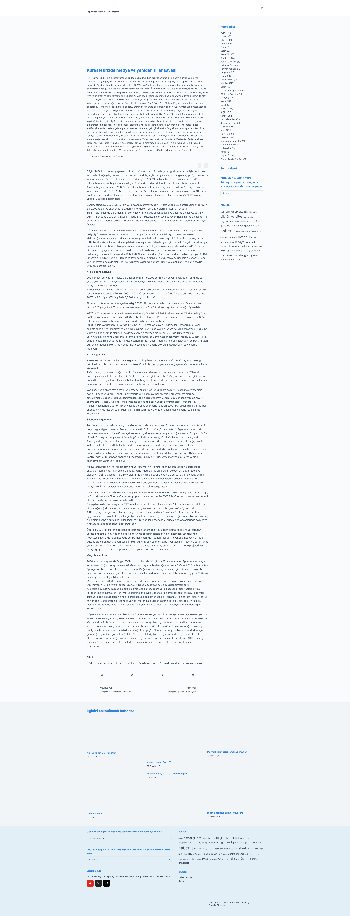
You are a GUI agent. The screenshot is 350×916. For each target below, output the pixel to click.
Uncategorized (228, 144)
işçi (252, 237)
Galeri (223, 50)
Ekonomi (224, 43)
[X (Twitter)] (132, 675)
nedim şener (210, 854)
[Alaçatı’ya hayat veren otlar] (115, 732)
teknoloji (247, 251)
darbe (246, 217)
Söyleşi (224, 126)
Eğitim (223, 40)
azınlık (247, 212)
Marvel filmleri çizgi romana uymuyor (227, 751)
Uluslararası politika (230, 141)
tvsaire (255, 250)
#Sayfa (224, 32)
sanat (234, 246)
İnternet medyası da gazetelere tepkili (167, 773)
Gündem (224, 58)
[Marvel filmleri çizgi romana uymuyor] (235, 731)
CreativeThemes (217, 905)
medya (130, 663)
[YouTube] (90, 883)
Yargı (223, 151)
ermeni (237, 221)
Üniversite (225, 148)
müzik (247, 242)
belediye (253, 212)
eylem (244, 221)
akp (91, 663)
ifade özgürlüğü (221, 849)
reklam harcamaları (169, 663)
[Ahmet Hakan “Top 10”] (175, 737)
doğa (251, 217)
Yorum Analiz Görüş (230, 159)
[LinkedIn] (193, 675)
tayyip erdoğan (237, 251)
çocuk (255, 256)
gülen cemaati (252, 225)
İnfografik (225, 72)
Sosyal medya (227, 123)
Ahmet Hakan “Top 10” (159, 762)
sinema (223, 251)
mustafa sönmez (146, 663)
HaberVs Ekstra (228, 61)
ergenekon (227, 221)
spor (229, 251)
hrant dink (240, 232)
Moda (223, 101)
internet (234, 237)
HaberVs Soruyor (229, 65)
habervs (228, 230)
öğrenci (224, 259)
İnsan (223, 76)
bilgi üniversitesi (231, 216)
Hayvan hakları (228, 68)
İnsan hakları (226, 79)
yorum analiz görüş (192, 663)
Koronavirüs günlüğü (230, 90)
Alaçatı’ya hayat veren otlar (101, 752)
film (254, 221)
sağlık (256, 246)
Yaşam (223, 155)
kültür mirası (229, 242)
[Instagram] (106, 883)
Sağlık (223, 112)
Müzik (223, 105)
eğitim (249, 221)
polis (229, 246)
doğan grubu (105, 663)
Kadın (223, 86)
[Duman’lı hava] (115, 790)
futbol (259, 221)
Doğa (223, 36)
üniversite (234, 259)
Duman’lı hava (94, 813)
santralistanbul (227, 119)
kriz (118, 663)
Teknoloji (225, 133)
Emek (223, 47)
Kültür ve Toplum (229, 94)
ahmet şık (232, 211)
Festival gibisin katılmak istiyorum (225, 812)
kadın (256, 237)
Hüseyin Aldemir (250, 232)
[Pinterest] (163, 675)
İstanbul (224, 83)
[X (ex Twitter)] (98, 883)
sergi (261, 246)
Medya (223, 97)
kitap (222, 242)
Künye (181, 881)
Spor (222, 130)
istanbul (244, 237)
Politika (224, 108)
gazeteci (225, 225)
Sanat (223, 115)
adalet (222, 212)
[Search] (262, 8)
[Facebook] (102, 675)
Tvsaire (224, 137)
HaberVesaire (185, 877)
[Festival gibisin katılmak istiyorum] (235, 790)
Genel (120, 156)
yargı (222, 255)
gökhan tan (238, 225)
